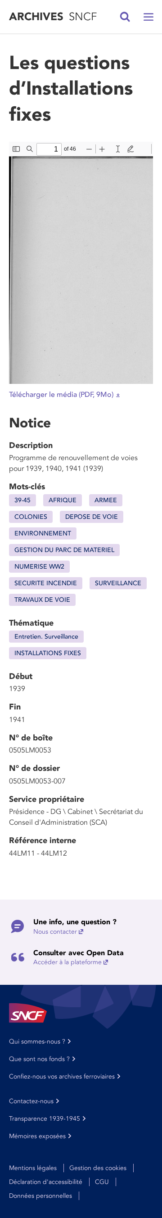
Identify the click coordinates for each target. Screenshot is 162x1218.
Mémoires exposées (37, 1136)
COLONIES (30, 517)
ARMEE (105, 500)
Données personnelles (40, 1196)
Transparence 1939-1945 (44, 1118)
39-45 (22, 500)
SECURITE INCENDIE (45, 583)
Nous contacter (55, 931)
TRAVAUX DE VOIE (42, 600)
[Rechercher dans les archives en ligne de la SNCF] (125, 17)
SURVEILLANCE (118, 583)
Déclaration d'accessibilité (45, 1182)
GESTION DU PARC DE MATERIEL (64, 550)
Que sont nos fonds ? (39, 1059)
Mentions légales (33, 1168)
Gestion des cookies (97, 1168)
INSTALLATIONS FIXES (47, 653)
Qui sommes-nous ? (37, 1041)
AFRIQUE (62, 500)
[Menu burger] (148, 17)
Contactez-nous (31, 1101)
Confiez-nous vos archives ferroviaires (62, 1076)
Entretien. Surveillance (46, 636)
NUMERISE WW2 (39, 566)
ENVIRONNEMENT (42, 533)
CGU (102, 1182)
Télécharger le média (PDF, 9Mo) (61, 394)
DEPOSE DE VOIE (91, 517)
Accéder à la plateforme (67, 962)
